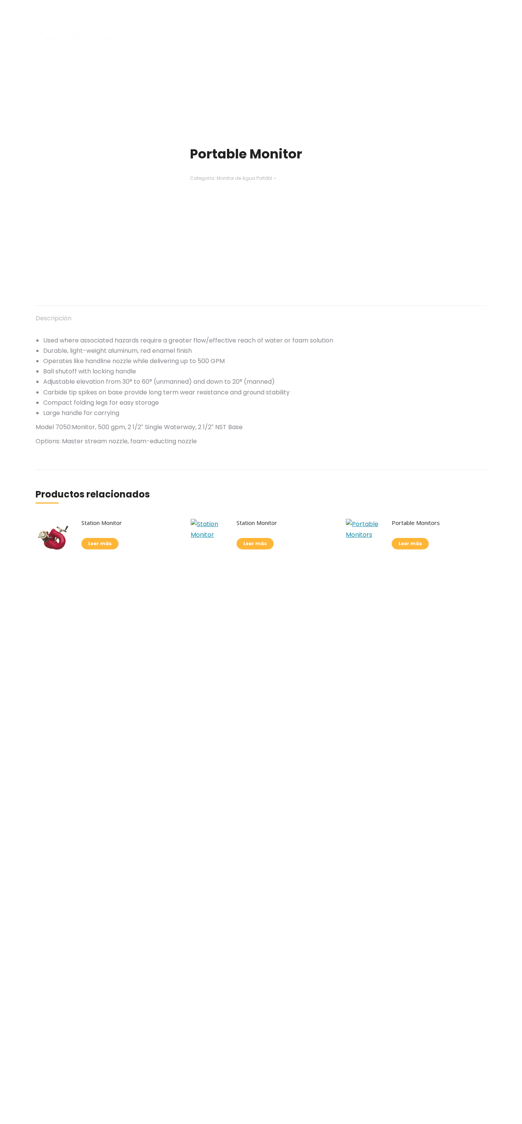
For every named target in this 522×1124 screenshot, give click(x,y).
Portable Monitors (416, 522)
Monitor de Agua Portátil (244, 178)
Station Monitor (101, 522)
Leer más (100, 543)
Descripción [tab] (53, 318)
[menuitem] (184, 34)
